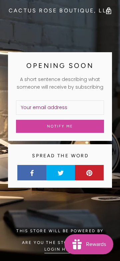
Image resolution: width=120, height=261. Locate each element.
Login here (60, 249)
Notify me (60, 126)
